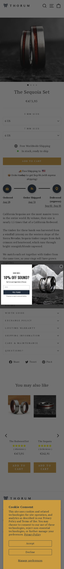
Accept (30, 543)
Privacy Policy (32, 534)
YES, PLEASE (16, 292)
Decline (30, 552)
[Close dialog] (61, 266)
